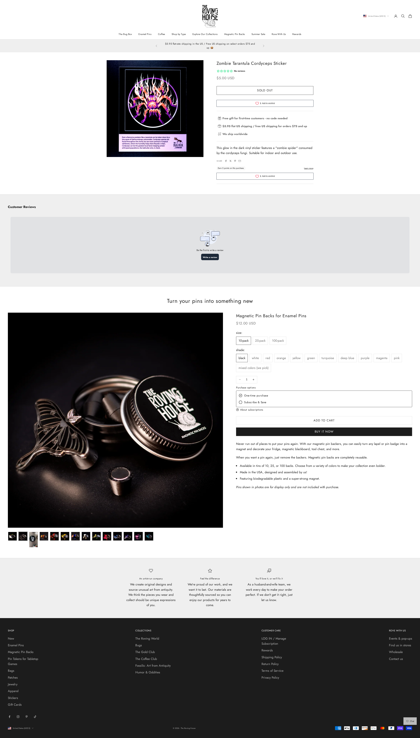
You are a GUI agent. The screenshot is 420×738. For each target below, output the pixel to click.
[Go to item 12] (128, 536)
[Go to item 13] (138, 536)
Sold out (265, 90)
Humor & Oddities (147, 672)
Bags (11, 670)
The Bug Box (125, 34)
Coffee (161, 34)
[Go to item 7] (75, 536)
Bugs (138, 645)
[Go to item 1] (12, 536)
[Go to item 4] (44, 536)
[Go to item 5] (54, 536)
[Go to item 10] (107, 536)
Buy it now (324, 431)
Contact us (396, 659)
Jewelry (12, 684)
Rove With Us (279, 34)
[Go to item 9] (96, 536)
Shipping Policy (272, 657)
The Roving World (147, 638)
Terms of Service (273, 670)
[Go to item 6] (65, 536)
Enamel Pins (144, 34)
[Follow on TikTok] (35, 716)
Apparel (13, 691)
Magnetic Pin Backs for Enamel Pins (271, 316)
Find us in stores (400, 645)
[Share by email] (239, 161)
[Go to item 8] (86, 536)
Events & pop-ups (400, 638)
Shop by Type (179, 34)
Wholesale (396, 652)
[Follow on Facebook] (9, 716)
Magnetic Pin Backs (234, 34)
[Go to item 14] (149, 536)
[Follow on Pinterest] (26, 716)
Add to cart (324, 420)
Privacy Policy (270, 677)
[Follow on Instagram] (18, 716)
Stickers (13, 698)
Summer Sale (258, 34)
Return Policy (270, 664)
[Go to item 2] (23, 536)
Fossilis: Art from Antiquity (153, 665)
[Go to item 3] (33, 540)
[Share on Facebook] (226, 161)
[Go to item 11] (117, 536)
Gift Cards (15, 704)
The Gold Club (145, 652)
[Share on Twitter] (230, 161)
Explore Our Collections (205, 34)
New (11, 638)
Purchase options (246, 387)
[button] (324, 409)
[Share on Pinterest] (235, 161)
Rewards (296, 34)
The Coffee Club (146, 659)
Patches (13, 677)
